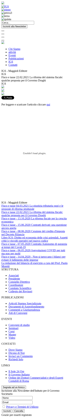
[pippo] (6, 9)
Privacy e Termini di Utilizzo (22, 406)
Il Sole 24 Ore (16, 371)
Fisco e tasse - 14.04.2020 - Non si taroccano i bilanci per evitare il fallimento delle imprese (33, 258)
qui (48, 104)
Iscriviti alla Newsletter (14, 26)
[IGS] (5, 6)
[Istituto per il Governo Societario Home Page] (2, 3)
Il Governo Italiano (19, 374)
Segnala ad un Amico (14, 387)
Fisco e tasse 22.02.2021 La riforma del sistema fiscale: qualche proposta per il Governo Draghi (32, 214)
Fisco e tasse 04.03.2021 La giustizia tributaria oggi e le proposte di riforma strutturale (32, 207)
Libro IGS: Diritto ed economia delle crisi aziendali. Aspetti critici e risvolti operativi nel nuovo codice (34, 239)
